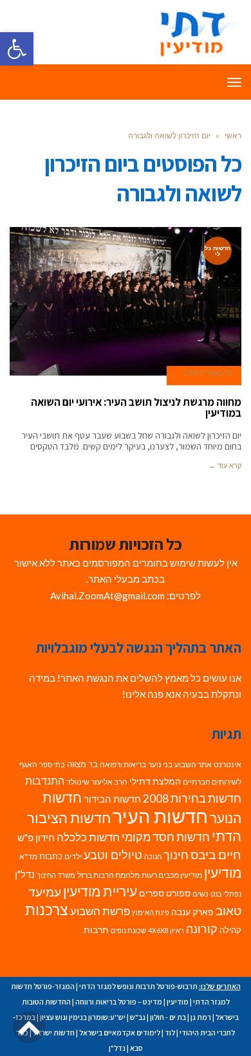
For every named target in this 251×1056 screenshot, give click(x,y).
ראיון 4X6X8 (166, 930)
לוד (170, 1032)
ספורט (178, 893)
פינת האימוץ (150, 912)
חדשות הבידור (112, 799)
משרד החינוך (56, 875)
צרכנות (46, 909)
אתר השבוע (193, 764)
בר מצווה (82, 764)
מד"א (28, 856)
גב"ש (137, 1017)
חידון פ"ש (36, 837)
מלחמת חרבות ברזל (108, 875)
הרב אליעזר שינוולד (96, 782)
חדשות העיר (160, 816)
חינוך (176, 855)
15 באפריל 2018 (208, 373)
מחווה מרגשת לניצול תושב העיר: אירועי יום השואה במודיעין (136, 407)
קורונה (202, 929)
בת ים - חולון (168, 1017)
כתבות (50, 856)
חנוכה (153, 856)
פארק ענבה (192, 912)
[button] (16, 49)
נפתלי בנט (225, 893)
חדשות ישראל (54, 1032)
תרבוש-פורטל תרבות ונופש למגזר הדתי (138, 986)
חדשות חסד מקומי (166, 837)
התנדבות (44, 781)
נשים (200, 893)
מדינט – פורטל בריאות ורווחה (118, 1001)
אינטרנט (227, 764)
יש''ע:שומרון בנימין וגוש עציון (83, 1017)
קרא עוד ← (225, 465)
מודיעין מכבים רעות (172, 875)
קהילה (230, 930)
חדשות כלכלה (88, 837)
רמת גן (201, 1017)
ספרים (151, 893)
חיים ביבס (216, 854)
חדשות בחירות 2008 (192, 798)
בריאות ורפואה (123, 764)
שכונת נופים (128, 930)
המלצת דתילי (155, 781)
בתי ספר (52, 764)
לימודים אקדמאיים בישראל (119, 1032)
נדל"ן (25, 874)
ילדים (73, 856)
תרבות (96, 930)
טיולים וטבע (113, 855)
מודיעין (222, 872)
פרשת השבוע (100, 911)
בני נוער (160, 764)
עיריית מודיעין (100, 891)
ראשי (233, 135)
